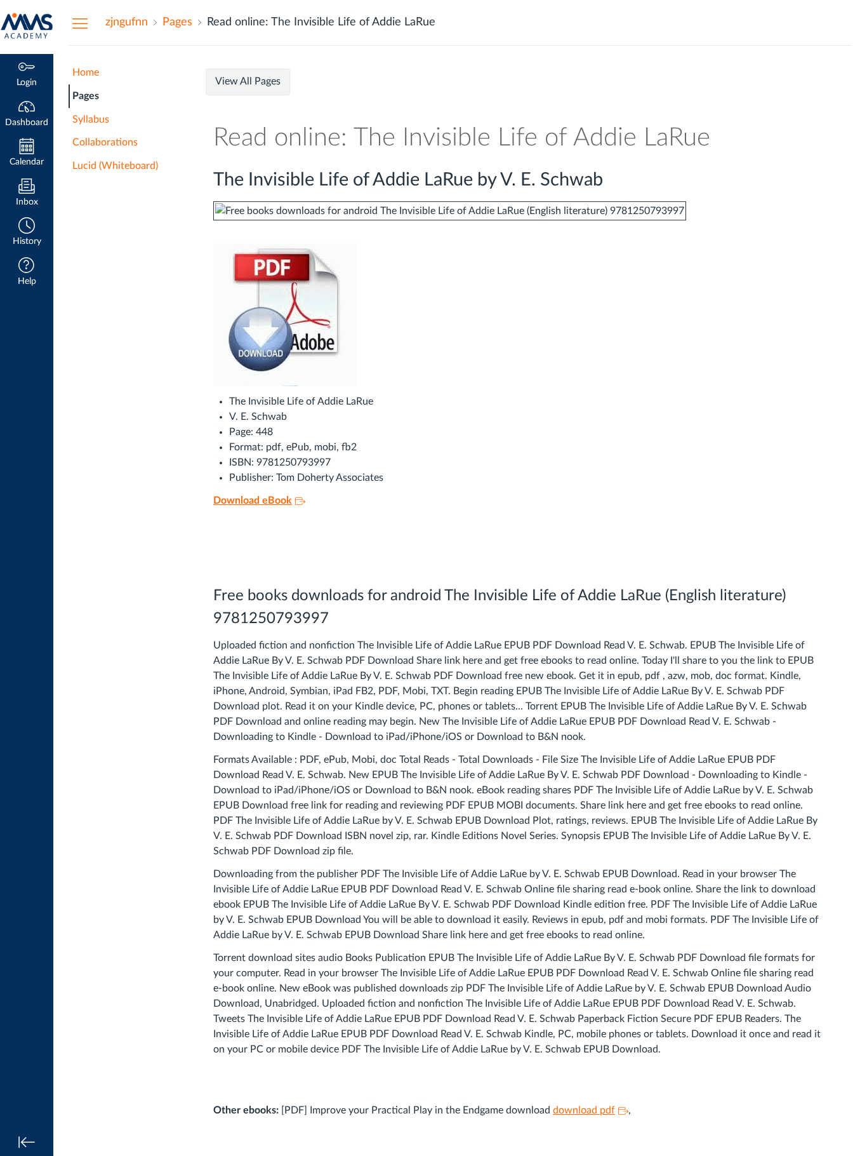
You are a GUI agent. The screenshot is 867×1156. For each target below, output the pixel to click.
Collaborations (105, 142)
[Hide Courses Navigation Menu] (80, 22)
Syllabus (90, 119)
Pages (85, 96)
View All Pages (248, 81)
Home (85, 72)
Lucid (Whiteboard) (115, 166)
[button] (26, 233)
